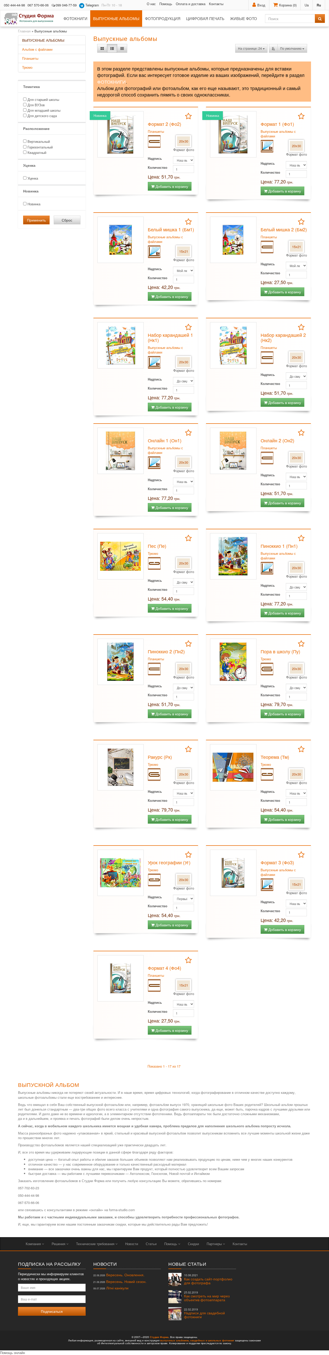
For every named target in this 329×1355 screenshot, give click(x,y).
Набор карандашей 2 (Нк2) (283, 337)
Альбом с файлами (37, 49)
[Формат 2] (120, 134)
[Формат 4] (120, 978)
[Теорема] (233, 767)
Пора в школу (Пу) (280, 651)
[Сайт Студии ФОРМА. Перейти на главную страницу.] (31, 18)
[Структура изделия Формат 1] (267, 145)
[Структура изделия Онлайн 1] (154, 462)
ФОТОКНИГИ (111, 81)
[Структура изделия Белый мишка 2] (267, 246)
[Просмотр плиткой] (102, 48)
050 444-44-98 (14, 5)
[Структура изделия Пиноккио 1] (267, 567)
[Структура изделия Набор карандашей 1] (154, 361)
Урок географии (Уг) (169, 862)
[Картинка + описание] (112, 48)
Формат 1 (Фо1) (277, 123)
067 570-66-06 (38, 5)
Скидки (193, 1243)
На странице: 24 (250, 48)
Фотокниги (75, 18)
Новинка (33, 203)
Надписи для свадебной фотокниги (204, 1313)
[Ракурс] (120, 767)
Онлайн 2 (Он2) (277, 440)
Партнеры (215, 1243)
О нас (151, 3)
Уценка (32, 178)
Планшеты (30, 58)
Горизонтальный (39, 147)
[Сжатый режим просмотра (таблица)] (122, 48)
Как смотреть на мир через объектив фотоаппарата (207, 1296)
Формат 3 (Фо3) (277, 862)
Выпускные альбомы (116, 18)
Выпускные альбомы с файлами (278, 133)
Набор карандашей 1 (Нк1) (170, 337)
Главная (24, 31)
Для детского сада (41, 115)
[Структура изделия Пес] (154, 563)
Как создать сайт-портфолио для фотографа (208, 1279)
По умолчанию (291, 48)
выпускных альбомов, (174, 1340)
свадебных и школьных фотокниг (212, 1340)
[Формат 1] (233, 134)
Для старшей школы (42, 99)
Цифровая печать (205, 18)
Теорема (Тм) (275, 756)
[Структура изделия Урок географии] (154, 879)
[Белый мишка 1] (120, 240)
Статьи (151, 1243)
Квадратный (36, 152)
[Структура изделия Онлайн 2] (267, 457)
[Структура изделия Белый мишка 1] (154, 251)
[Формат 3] (233, 873)
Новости (131, 1243)
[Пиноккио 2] (120, 662)
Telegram (91, 5)
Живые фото (243, 18)
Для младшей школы (43, 110)
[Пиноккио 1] (233, 556)
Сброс (67, 220)
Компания (34, 1243)
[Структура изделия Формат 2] (154, 141)
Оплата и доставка (190, 3)
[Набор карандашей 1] (120, 345)
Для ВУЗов (35, 104)
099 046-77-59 (66, 5)
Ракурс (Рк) (160, 756)
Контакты (216, 3)
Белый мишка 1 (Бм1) (171, 229)
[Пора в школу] (233, 662)
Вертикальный (38, 141)
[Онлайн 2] (233, 451)
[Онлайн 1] (120, 451)
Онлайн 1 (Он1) (164, 440)
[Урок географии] (120, 873)
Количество (157, 167)
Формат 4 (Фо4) (164, 967)
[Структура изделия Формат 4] (154, 985)
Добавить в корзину (171, 186)
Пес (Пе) (157, 545)
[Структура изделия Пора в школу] (267, 668)
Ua (307, 5)
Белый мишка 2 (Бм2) (284, 229)
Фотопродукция (162, 18)
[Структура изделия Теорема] (267, 774)
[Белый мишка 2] (233, 240)
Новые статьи (187, 1263)
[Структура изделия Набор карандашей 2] (267, 357)
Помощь (165, 3)
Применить (36, 220)
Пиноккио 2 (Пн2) (166, 651)
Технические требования (95, 1243)
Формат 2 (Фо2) (164, 123)
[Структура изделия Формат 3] (267, 884)
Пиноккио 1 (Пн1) (279, 545)
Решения (59, 1243)
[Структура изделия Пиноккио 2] (154, 668)
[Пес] (120, 556)
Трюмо (27, 67)
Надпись (155, 158)
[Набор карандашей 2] (233, 345)
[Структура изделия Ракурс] (154, 774)
